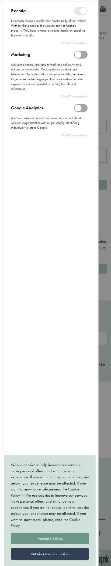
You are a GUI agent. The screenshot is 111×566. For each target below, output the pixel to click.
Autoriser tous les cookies (50, 554)
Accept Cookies (50, 538)
